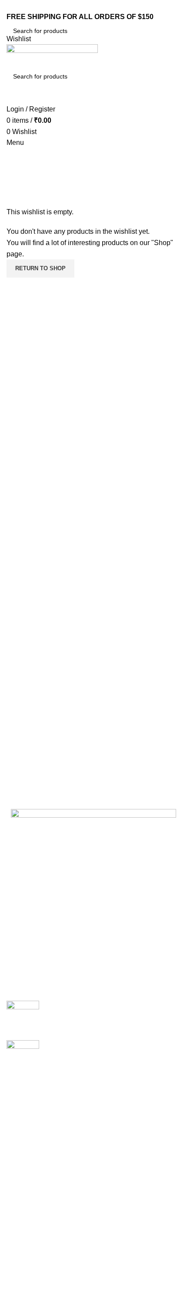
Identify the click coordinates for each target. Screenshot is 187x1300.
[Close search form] (11, 11)
